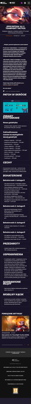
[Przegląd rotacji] (12, 2)
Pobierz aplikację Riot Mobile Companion (15, 352)
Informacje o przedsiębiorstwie (15, 379)
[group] (15, 329)
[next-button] (28, 345)
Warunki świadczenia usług (15, 371)
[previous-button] (25, 345)
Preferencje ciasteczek (15, 384)
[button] (9, 35)
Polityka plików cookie (15, 375)
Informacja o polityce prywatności (15, 367)
